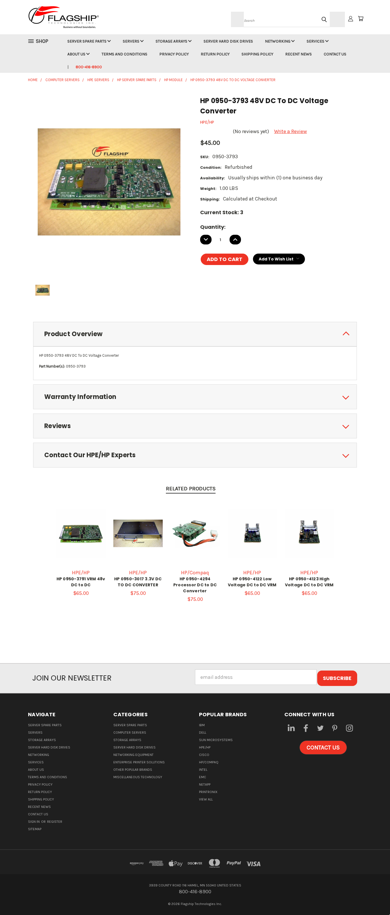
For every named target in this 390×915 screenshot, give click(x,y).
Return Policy (215, 54)
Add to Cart (81, 539)
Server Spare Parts (87, 41)
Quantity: (213, 226)
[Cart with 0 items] (360, 18)
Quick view (80, 526)
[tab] (195, 334)
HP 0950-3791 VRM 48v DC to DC (81, 582)
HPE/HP (204, 747)
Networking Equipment (133, 755)
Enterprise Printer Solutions (139, 762)
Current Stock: (221, 212)
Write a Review (290, 131)
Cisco (204, 755)
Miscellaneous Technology (137, 777)
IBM (202, 725)
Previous (373, 897)
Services (316, 41)
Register (54, 822)
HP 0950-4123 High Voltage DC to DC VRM (309, 582)
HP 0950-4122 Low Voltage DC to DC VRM (252, 582)
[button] (323, 748)
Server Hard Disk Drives (228, 41)
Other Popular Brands (132, 770)
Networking (278, 41)
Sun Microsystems (216, 740)
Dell (202, 733)
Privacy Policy (174, 54)
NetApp (204, 784)
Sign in (34, 822)
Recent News (298, 54)
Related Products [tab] (191, 488)
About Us (76, 54)
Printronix (208, 792)
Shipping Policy (257, 54)
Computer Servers (129, 733)
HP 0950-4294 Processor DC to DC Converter (195, 585)
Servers (131, 41)
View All (206, 799)
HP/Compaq (208, 762)
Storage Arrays (172, 41)
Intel (203, 770)
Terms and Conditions (124, 54)
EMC (202, 777)
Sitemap (34, 829)
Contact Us (335, 54)
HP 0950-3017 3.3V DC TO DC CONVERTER (138, 582)
